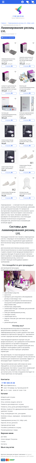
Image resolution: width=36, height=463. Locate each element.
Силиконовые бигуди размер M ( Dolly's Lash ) (26, 140)
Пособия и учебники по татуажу (11, 427)
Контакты (4, 444)
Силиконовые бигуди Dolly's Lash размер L (7, 167)
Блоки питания (5, 399)
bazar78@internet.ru (18, 18)
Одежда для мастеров (8, 425)
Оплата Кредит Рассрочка (9, 439)
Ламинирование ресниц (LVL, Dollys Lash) (14, 420)
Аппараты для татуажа (8, 397)
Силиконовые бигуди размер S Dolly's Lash (7, 140)
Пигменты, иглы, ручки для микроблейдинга (15, 407)
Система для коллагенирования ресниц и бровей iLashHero (8, 114)
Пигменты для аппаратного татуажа (12, 404)
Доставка (4, 437)
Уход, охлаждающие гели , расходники (13, 413)
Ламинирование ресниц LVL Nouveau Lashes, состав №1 (8, 60)
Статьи (3, 441)
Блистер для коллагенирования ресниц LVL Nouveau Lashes (26, 87)
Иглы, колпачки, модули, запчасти (11, 402)
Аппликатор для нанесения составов (25, 193)
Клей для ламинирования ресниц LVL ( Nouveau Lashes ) (26, 114)
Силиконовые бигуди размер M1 (25, 166)
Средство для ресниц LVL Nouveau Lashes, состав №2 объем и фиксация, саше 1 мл (26, 59)
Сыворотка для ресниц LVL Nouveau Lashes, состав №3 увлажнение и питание (8, 87)
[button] (8, 38)
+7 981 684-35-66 (18, 16)
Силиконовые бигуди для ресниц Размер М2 (8, 193)
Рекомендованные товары (9, 430)
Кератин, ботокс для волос (9, 423)
